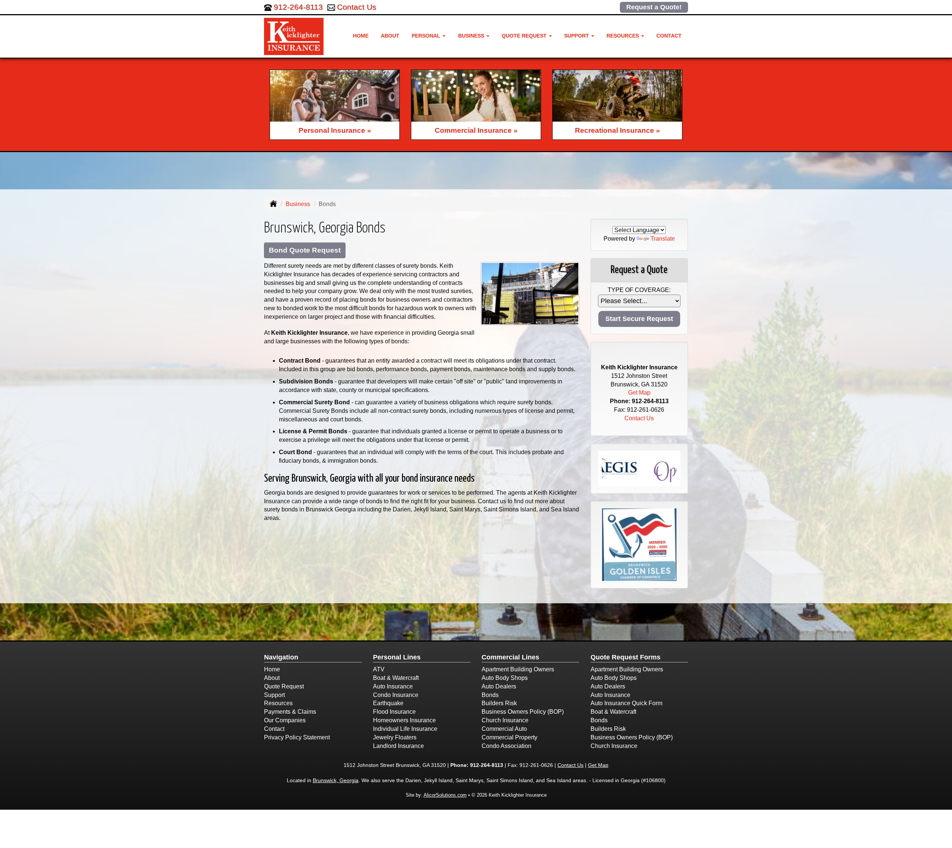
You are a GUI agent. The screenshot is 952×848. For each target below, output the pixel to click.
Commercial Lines (510, 657)
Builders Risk (499, 703)
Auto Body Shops (505, 678)
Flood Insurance (394, 712)
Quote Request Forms (625, 657)
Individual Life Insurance (405, 729)
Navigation (281, 657)
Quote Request (284, 686)
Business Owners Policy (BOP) (523, 712)
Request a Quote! (654, 7)
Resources (278, 703)
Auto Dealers (499, 686)
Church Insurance (505, 720)
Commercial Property (509, 737)
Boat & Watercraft (396, 678)
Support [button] (577, 36)
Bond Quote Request (305, 250)
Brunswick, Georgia (335, 780)
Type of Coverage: (639, 290)
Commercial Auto (504, 729)
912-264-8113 (298, 7)
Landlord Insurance (398, 746)
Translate (662, 238)
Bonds (490, 695)
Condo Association (506, 746)
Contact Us (356, 7)
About (390, 36)
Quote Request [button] (525, 36)
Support (274, 695)
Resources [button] (623, 36)
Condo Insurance (395, 695)
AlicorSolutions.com (445, 795)
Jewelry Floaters (394, 737)
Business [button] (472, 36)
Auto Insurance (393, 686)
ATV (379, 669)
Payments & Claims (290, 712)
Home (361, 36)
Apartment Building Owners (518, 669)
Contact (669, 36)
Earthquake (388, 703)
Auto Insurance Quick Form (626, 703)
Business (298, 204)
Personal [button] (427, 36)
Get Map (639, 392)
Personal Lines (397, 657)
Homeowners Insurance (404, 720)
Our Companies (285, 720)
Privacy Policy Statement (297, 737)
